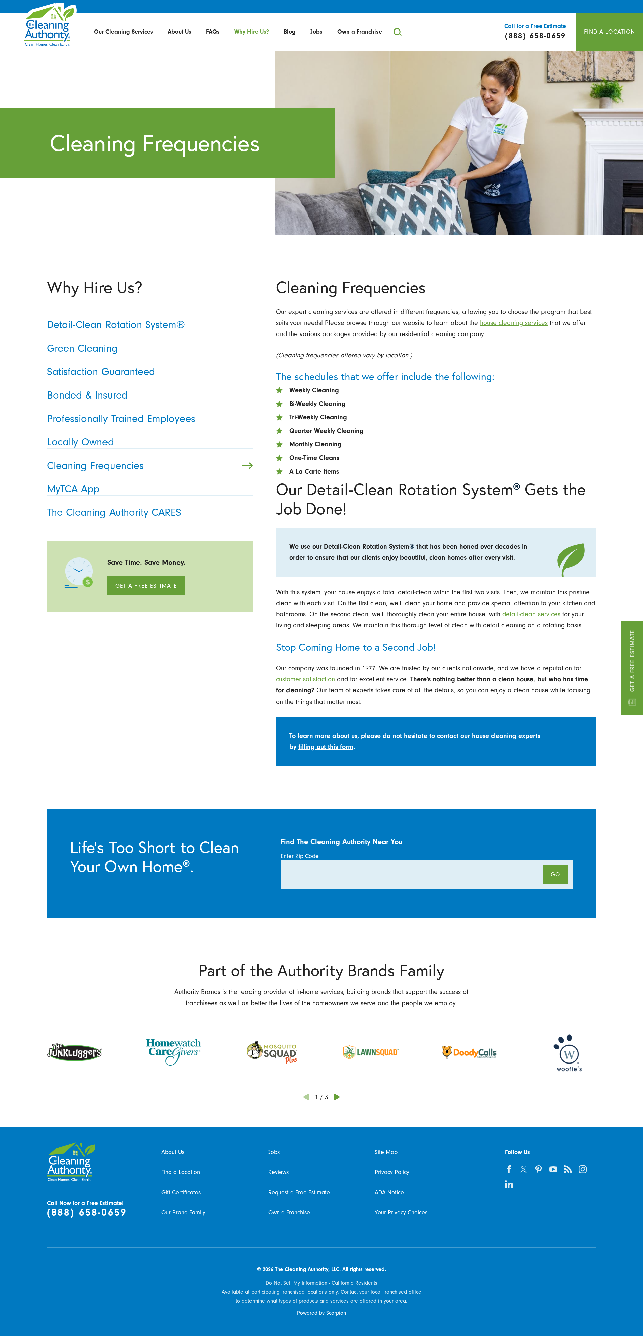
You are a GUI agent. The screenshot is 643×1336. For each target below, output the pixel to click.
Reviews (278, 1172)
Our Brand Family (183, 1212)
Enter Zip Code (300, 856)
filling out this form (325, 747)
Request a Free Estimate (299, 1192)
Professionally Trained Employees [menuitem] (121, 418)
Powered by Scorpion (321, 1313)
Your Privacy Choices (401, 1212)
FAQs (213, 31)
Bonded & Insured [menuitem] (87, 395)
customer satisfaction (305, 679)
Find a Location (180, 1172)
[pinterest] (538, 1169)
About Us (179, 31)
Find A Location (609, 31)
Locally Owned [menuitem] (80, 442)
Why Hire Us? (251, 31)
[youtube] (553, 1169)
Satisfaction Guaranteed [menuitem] (101, 371)
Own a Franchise (359, 31)
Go (555, 874)
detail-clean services (531, 614)
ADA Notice (389, 1192)
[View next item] (336, 1097)
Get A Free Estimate (632, 661)
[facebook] (509, 1169)
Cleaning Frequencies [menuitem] (95, 465)
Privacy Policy (392, 1172)
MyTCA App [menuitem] (73, 489)
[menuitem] (123, 32)
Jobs (316, 31)
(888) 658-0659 (87, 1212)
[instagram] (582, 1169)
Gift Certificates (181, 1192)
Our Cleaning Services (123, 31)
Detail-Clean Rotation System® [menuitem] (116, 324)
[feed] (568, 1169)
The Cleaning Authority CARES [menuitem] (114, 512)
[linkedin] (509, 1184)
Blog (290, 31)
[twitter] (523, 1169)
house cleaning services (514, 323)
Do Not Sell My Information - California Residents (321, 1283)
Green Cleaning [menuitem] (82, 348)
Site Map (386, 1152)
